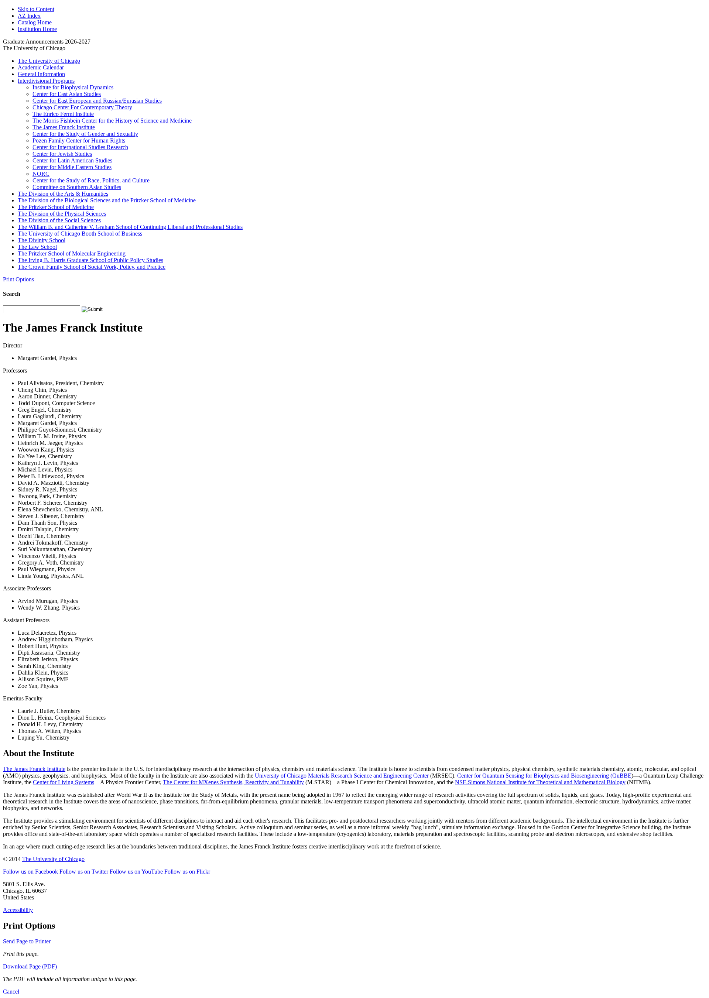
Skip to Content (36, 9)
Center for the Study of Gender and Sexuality (85, 134)
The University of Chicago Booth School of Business (80, 233)
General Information (41, 74)
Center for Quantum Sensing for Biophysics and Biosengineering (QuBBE (544, 775)
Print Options (18, 279)
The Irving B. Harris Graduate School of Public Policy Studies (90, 260)
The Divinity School (41, 240)
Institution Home (37, 29)
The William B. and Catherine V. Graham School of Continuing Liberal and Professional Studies (130, 227)
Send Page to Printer (27, 941)
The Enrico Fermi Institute (63, 114)
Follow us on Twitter (83, 871)
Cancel (11, 991)
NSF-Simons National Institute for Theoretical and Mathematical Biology (540, 782)
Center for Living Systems (63, 782)
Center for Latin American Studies (72, 160)
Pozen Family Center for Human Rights (78, 140)
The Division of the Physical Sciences (62, 213)
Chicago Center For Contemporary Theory (82, 107)
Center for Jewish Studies (62, 154)
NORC (40, 174)
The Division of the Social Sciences (59, 220)
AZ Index (29, 16)
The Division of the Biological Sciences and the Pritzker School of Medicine (107, 200)
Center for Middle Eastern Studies (72, 167)
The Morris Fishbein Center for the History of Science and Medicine (112, 120)
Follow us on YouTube (136, 871)
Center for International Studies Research (80, 147)
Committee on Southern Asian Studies (76, 187)
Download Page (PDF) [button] (30, 966)
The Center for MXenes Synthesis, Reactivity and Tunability (233, 782)
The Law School (37, 247)
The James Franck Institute (63, 127)
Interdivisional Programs (46, 81)
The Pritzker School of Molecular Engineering (72, 253)
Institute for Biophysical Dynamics (72, 87)
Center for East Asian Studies (66, 94)
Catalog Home (35, 22)
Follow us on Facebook (30, 871)
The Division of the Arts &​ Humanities (63, 194)
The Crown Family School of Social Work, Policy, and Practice (91, 267)
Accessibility (18, 910)
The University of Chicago (49, 61)
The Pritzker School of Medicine (56, 207)
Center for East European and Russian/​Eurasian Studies (97, 100)
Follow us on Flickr (187, 871)
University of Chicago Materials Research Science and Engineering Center (341, 775)
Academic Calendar (41, 67)
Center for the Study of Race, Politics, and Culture (91, 180)
